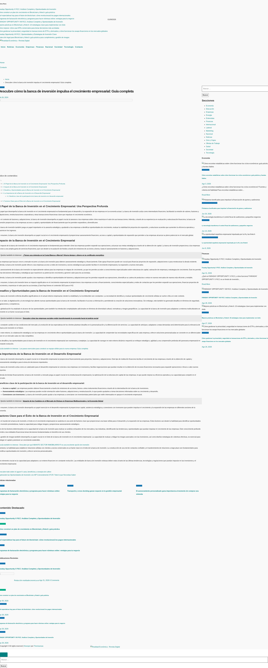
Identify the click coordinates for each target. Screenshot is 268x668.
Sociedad (58, 47)
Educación (210, 109)
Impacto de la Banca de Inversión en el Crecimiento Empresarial (25, 187)
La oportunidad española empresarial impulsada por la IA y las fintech (225, 243)
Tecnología (68, 47)
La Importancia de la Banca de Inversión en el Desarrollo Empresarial (27, 193)
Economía (20, 47)
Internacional (211, 124)
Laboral (209, 128)
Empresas (30, 47)
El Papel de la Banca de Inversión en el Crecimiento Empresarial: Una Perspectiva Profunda (34, 184)
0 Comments (54, 580)
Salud (208, 146)
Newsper (27, 646)
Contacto (79, 47)
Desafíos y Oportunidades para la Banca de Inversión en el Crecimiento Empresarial (32, 190)
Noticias (10, 47)
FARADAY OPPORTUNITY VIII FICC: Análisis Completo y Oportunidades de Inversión (229, 297)
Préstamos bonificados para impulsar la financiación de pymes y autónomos (227, 208)
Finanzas (40, 47)
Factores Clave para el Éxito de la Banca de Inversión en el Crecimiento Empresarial (32, 201)
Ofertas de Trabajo (213, 143)
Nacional (49, 47)
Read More (206, 195)
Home (2, 63)
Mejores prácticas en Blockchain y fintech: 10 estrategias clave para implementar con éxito (231, 318)
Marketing (209, 131)
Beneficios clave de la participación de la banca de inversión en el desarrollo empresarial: (36, 196)
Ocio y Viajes (211, 140)
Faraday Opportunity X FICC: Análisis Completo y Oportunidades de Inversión (227, 267)
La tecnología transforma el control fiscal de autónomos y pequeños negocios (227, 225)
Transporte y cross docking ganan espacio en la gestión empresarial (94, 491)
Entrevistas (210, 118)
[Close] (4, 654)
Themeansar (38, 646)
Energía (209, 115)
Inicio (3, 47)
